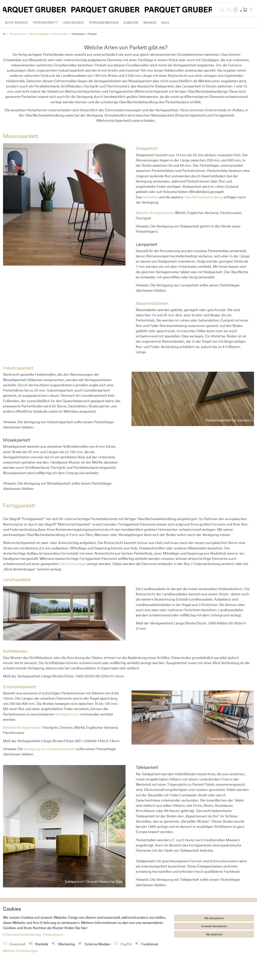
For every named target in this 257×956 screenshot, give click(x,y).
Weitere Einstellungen (20, 950)
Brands (149, 22)
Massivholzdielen (152, 303)
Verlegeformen (67, 714)
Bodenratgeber (39, 34)
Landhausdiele (17, 579)
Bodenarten (60, 34)
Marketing (66, 944)
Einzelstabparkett (19, 686)
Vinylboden (73, 22)
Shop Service (16, 22)
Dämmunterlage (72, 563)
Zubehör (130, 22)
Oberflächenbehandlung (203, 197)
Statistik (41, 944)
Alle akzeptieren (214, 918)
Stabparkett (147, 148)
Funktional (149, 944)
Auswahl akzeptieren (214, 926)
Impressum (54, 934)
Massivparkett (20, 136)
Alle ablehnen (214, 934)
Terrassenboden (103, 22)
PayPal (126, 944)
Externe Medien (97, 944)
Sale (165, 22)
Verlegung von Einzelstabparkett (49, 749)
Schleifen (151, 197)
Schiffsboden (15, 651)
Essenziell (17, 944)
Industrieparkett (18, 367)
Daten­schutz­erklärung (23, 934)
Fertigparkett (45, 22)
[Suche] (221, 9)
